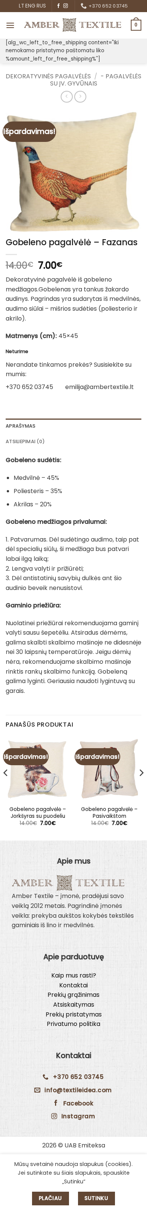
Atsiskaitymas (73, 1004)
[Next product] (66, 97)
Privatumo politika (73, 1024)
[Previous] (6, 788)
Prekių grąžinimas (73, 994)
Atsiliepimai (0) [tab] (25, 441)
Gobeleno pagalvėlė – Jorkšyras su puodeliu (37, 812)
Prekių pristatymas (74, 1014)
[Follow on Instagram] (65, 6)
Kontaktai (73, 985)
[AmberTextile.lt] (72, 25)
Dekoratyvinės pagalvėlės (48, 76)
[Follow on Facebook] (58, 6)
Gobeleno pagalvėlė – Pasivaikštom (109, 812)
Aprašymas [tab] (20, 426)
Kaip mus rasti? (73, 975)
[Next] (140, 788)
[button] (10, 25)
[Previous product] (80, 97)
